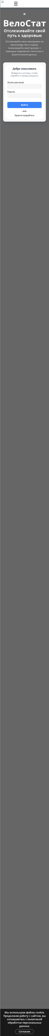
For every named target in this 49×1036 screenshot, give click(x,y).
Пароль (11, 91)
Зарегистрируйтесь (24, 115)
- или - (24, 111)
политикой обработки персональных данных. (25, 1023)
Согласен (24, 1031)
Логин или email (15, 82)
